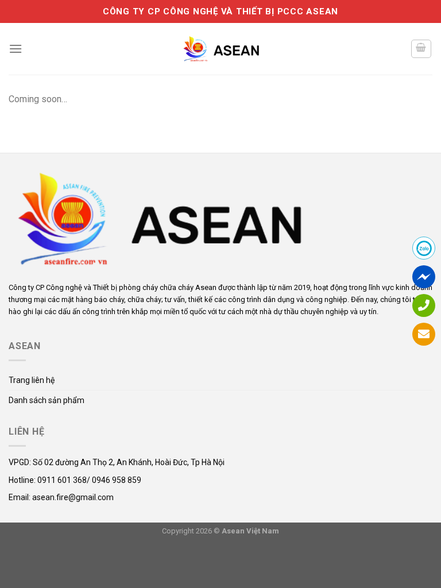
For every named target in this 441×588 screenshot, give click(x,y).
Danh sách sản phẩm (46, 400)
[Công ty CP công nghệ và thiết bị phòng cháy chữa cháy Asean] (220, 48)
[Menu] (15, 48)
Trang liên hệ (32, 380)
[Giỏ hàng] (421, 49)
